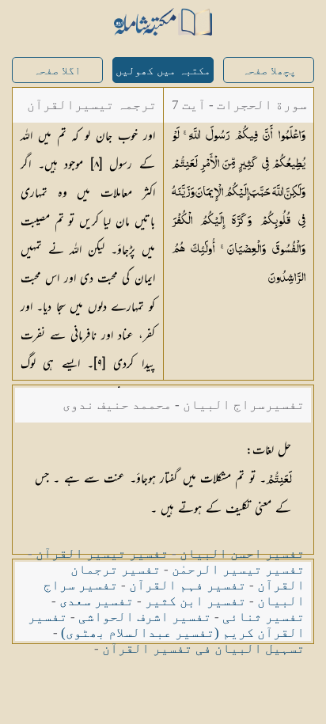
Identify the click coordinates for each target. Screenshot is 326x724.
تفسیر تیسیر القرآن (102, 553)
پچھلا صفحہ (269, 71)
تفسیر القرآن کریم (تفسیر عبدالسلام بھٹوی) (166, 624)
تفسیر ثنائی (263, 616)
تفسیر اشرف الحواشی (144, 616)
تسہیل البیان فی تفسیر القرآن (203, 648)
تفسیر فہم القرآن (187, 585)
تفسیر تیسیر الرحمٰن (238, 569)
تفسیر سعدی (96, 600)
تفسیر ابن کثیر (195, 600)
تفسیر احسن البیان (242, 553)
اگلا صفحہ (57, 71)
